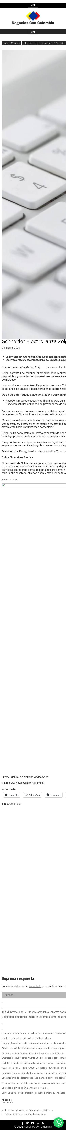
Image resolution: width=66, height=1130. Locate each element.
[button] (58, 1122)
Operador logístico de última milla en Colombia (25, 1088)
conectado (35, 986)
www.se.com (9, 479)
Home (6, 43)
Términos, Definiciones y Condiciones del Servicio (29, 1110)
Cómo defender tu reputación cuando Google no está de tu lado (33, 1053)
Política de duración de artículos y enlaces (25, 1114)
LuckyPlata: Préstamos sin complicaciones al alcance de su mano (33, 1063)
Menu (33, 5)
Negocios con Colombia (38, 1126)
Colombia (16, 43)
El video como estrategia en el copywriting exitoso (26, 1038)
